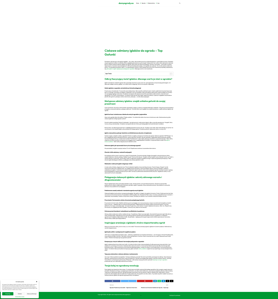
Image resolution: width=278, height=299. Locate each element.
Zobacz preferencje (31, 293)
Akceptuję (7, 293)
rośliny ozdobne (142, 248)
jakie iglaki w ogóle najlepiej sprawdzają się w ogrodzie (120, 69)
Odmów (20, 293)
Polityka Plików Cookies (19, 296)
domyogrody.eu (126, 3)
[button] (36, 281)
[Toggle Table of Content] (170, 74)
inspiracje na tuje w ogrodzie (159, 259)
